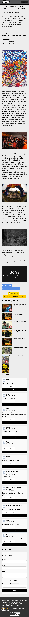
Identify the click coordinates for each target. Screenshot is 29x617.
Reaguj (14, 389)
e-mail (4, 565)
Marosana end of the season (11, 288)
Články (12, 600)
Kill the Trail (5, 608)
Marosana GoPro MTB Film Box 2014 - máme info (20, 331)
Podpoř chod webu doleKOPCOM (15, 296)
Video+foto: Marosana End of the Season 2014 (19, 305)
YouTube (10, 605)
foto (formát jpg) (15, 580)
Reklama (10, 602)
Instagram (17, 605)
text (3, 571)
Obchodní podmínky (17, 604)
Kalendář (4, 602)
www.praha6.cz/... (15, 509)
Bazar (21, 600)
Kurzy (25, 600)
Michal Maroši (7, 285)
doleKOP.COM (5, 600)
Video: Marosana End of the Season (17, 355)
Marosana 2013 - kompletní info (16, 365)
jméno (4, 559)
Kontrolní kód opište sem (14, 583)
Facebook (4, 605)
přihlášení (5, 555)
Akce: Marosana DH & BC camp (20, 347)
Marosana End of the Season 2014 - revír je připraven (19, 322)
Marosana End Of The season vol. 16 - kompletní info (19, 314)
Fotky (16, 600)
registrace (11, 555)
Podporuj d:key (6, 604)
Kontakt (16, 602)
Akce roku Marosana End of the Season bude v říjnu (20, 339)
